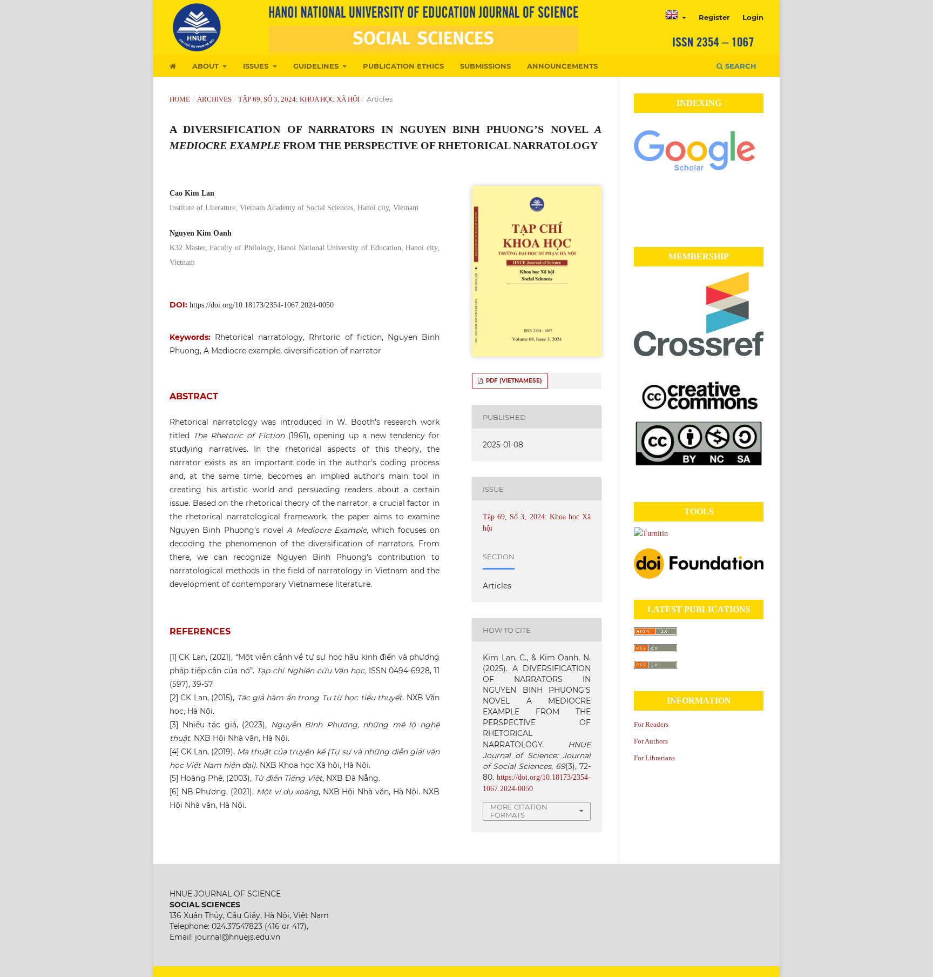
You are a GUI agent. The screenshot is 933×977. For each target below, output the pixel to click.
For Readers (651, 724)
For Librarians (654, 758)
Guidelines (317, 66)
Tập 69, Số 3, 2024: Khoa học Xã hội (299, 99)
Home (180, 99)
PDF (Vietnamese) (513, 380)
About (206, 66)
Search (739, 66)
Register (714, 17)
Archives (214, 99)
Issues (257, 66)
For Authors (651, 741)
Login (752, 17)
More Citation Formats (518, 810)
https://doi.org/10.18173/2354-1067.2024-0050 (262, 305)
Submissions (485, 66)
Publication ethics (403, 66)
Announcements (562, 66)
